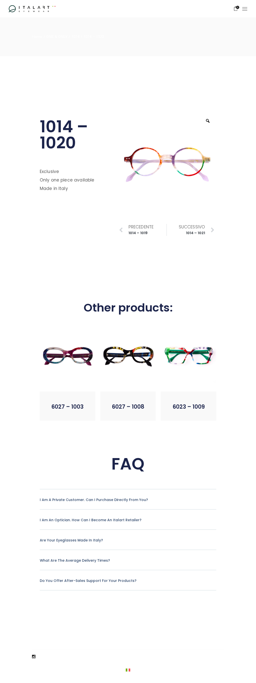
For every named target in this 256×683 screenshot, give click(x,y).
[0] (236, 8)
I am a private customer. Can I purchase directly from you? (94, 499)
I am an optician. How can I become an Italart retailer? (91, 519)
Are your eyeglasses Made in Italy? (71, 540)
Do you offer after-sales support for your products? (88, 580)
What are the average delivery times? (75, 560)
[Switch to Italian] (128, 670)
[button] (58, 413)
